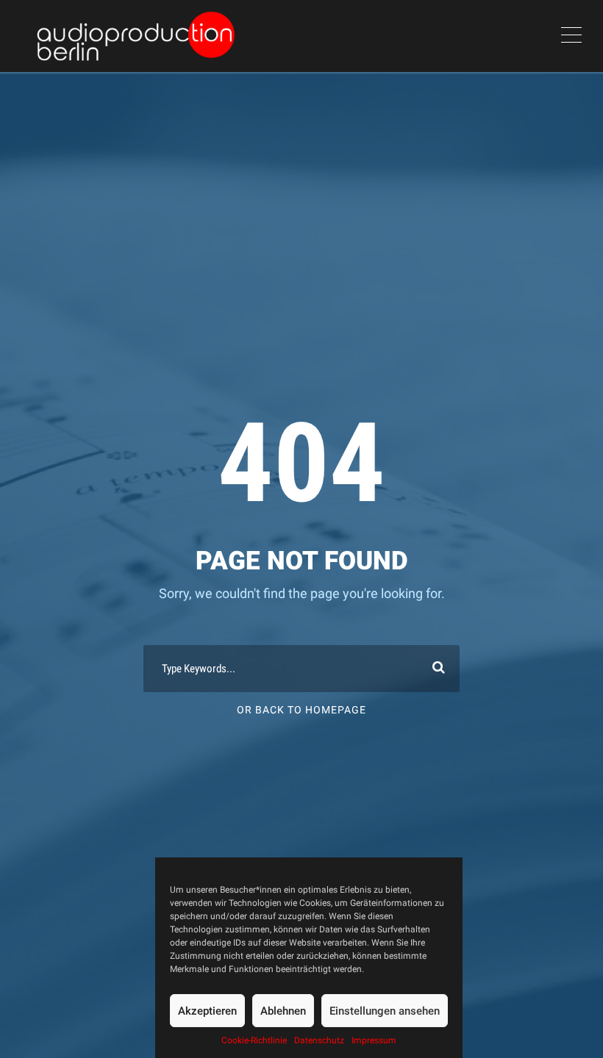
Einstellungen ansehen (384, 1011)
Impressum (374, 1040)
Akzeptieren (207, 1011)
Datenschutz (319, 1040)
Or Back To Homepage (301, 710)
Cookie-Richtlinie (254, 1040)
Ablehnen (283, 1011)
